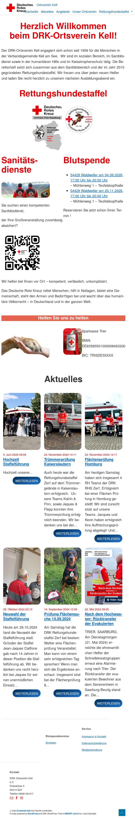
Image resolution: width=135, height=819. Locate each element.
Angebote (63, 11)
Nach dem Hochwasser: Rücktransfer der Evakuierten (103, 618)
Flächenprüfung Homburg (99, 461)
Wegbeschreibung (92, 749)
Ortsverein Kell (47, 4)
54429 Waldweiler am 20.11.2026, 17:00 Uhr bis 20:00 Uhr (96, 193)
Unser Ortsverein (84, 11)
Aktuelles (47, 11)
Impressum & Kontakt (94, 736)
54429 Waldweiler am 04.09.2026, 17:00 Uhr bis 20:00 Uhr (96, 177)
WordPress (33, 813)
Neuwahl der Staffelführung (16, 616)
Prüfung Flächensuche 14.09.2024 (62, 616)
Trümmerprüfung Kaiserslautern (59, 461)
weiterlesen (26, 480)
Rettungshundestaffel (114, 11)
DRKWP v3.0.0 (71, 813)
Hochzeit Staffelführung (16, 461)
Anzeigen (51, 742)
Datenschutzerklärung (94, 743)
